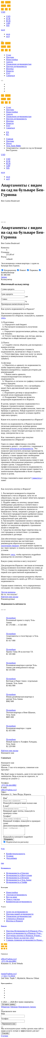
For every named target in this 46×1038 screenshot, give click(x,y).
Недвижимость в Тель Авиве (18, 880)
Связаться (10, 75)
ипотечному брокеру (10, 546)
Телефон (7, 816)
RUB (8, 21)
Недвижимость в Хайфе (16, 882)
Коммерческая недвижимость (19, 901)
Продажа (10, 57)
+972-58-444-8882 (8, 785)
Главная (9, 139)
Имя (5, 798)
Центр (9, 143)
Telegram (14, 1007)
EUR (8, 19)
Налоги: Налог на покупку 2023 (20, 938)
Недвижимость (6, 868)
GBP (8, 23)
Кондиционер (10, 270)
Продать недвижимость (16, 66)
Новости (10, 71)
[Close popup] (2, 1009)
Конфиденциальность (15, 854)
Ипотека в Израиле (14, 921)
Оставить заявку (8, 1004)
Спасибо (5, 1033)
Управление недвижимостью (18, 64)
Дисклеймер (11, 858)
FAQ (8, 73)
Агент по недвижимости (17, 912)
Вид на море (11, 897)
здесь (3, 318)
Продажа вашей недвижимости (19, 914)
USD (8, 16)
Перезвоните (24, 1007)
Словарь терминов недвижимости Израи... (24, 940)
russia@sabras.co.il (8, 974)
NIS (7, 25)
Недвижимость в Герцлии (17, 873)
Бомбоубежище (7, 272)
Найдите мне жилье (9, 597)
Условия (9, 856)
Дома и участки (13, 899)
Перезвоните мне (8, 1024)
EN (7, 132)
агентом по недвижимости (21, 448)
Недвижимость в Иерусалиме (19, 875)
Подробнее (11, 618)
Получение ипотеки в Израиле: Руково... (24, 935)
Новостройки (12, 59)
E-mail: (4, 787)
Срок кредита (7, 294)
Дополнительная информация (16, 826)
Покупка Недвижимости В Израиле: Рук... (24, 931)
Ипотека (10, 69)
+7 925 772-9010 (8, 976)
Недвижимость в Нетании (17, 878)
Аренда (9, 62)
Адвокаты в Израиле (15, 919)
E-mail (6, 806)
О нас (8, 55)
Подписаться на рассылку (17, 842)
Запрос (4, 277)
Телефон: (5, 783)
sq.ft (8, 36)
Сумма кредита (7, 289)
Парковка (34, 270)
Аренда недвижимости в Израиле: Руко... (24, 933)
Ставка (4, 299)
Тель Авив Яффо (13, 146)
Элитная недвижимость (16, 895)
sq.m (8, 34)
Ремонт (23, 270)
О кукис (4, 1036)
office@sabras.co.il (8, 790)
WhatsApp (5, 1007)
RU (7, 134)
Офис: (3, 792)
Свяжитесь (37, 478)
